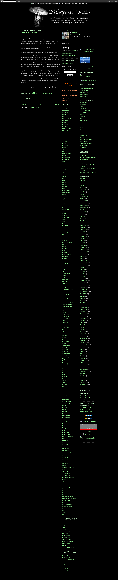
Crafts (63, 172)
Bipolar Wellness (66, 557)
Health (63, 238)
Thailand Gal (83, 137)
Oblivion (64, 343)
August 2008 (83, 320)
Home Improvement (66, 254)
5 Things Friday (65, 108)
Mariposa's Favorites (67, 306)
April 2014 (82, 220)
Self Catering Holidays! (29, 33)
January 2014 (83, 225)
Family (63, 198)
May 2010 (82, 274)
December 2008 (84, 311)
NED (63, 330)
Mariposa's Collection (67, 304)
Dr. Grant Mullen (84, 159)
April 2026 (82, 185)
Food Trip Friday (66, 209)
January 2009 (83, 309)
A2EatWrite (83, 104)
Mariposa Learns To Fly (67, 302)
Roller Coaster (65, 568)
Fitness (63, 205)
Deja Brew (64, 176)
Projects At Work (66, 537)
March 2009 (83, 305)
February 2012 (83, 247)
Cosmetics (64, 170)
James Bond (65, 275)
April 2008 (82, 329)
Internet (63, 266)
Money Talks (65, 318)
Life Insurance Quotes (67, 531)
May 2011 (82, 258)
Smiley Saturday (66, 417)
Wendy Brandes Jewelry (86, 143)
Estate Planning (66, 192)
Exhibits (64, 194)
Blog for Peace (65, 130)
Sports (63, 427)
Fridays (63, 219)
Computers (64, 165)
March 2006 (83, 380)
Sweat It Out (65, 440)
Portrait (63, 374)
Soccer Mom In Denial (85, 133)
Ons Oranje (64, 355)
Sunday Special (65, 432)
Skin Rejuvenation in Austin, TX (88, 172)
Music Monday (65, 322)
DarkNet (64, 529)
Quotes (63, 382)
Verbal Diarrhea (84, 141)
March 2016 (83, 198)
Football (64, 211)
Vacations (64, 479)
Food (63, 207)
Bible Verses (65, 120)
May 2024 (82, 192)
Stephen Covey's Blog (67, 541)
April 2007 (82, 356)
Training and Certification (68, 467)
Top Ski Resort (84, 92)
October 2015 (83, 205)
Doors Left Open (84, 116)
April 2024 (82, 194)
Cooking (64, 169)
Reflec (63, 392)
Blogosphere (65, 132)
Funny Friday (65, 229)
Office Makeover (66, 345)
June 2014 (82, 216)
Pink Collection (65, 364)
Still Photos (64, 430)
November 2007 (84, 340)
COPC (63, 528)
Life (62, 285)
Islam (63, 271)
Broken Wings (65, 141)
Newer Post (24, 104)
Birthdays (64, 122)
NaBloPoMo (65, 331)
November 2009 (84, 287)
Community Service (66, 163)
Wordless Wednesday (67, 506)
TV (62, 446)
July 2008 (82, 322)
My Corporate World (67, 324)
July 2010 (82, 269)
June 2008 (82, 325)
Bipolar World (83, 155)
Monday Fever (65, 314)
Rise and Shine (65, 399)
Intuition (64, 267)
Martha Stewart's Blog (85, 409)
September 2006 (84, 371)
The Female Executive (67, 454)
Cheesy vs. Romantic (67, 153)
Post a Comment (25, 101)
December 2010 (84, 263)
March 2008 (83, 331)
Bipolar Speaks (65, 555)
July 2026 (82, 181)
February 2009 (83, 307)
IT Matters (64, 260)
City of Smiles (65, 159)
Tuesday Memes (66, 473)
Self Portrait (65, 407)
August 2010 (83, 267)
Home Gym (64, 252)
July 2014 (82, 214)
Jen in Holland (83, 120)
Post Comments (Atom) (34, 107)
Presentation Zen (66, 533)
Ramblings (64, 384)
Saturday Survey (66, 403)
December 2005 (84, 382)
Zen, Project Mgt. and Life (68, 547)
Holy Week (64, 248)
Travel (42, 93)
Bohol (63, 136)
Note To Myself (65, 341)
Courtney (82, 114)
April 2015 (82, 209)
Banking (64, 114)
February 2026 (83, 189)
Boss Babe (64, 139)
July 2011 (82, 256)
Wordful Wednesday (67, 504)
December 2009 (84, 285)
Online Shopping (66, 353)
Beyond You (83, 108)
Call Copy (64, 526)
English (63, 188)
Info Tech (64, 262)
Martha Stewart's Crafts (86, 411)
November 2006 (84, 367)
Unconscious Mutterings (68, 477)
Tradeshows (65, 463)
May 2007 (82, 353)
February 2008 (83, 333)
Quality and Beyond (66, 539)
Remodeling (64, 397)
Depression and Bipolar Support (88, 157)
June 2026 (82, 183)
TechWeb (64, 545)
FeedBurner (73, 78)
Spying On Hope (66, 428)
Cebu (63, 151)
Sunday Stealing (66, 434)
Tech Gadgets (65, 448)
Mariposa (74, 32)
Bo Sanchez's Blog (85, 399)
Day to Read (65, 174)
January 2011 (83, 260)
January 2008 (83, 336)
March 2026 (83, 187)
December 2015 (84, 203)
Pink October (65, 366)
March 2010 (83, 278)
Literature (64, 291)
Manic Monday (65, 300)
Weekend (64, 494)
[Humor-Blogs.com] (88, 434)
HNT (63, 234)
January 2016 (83, 200)
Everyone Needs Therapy (68, 559)
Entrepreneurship (66, 190)
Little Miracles (65, 293)
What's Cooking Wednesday (69, 498)
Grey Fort (82, 118)
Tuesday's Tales (66, 475)
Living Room (83, 163)
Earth (63, 178)
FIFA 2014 (64, 196)
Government (65, 233)
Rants (63, 386)
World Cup (64, 508)
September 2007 (84, 344)
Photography (65, 363)
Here (92, 428)
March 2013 (83, 234)
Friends (63, 221)
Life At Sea (64, 287)
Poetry (63, 370)
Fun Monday (65, 225)
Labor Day (64, 281)
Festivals (64, 202)
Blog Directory (88, 431)
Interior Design (65, 264)
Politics (63, 372)
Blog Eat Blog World (85, 110)
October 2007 (83, 342)
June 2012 (82, 243)
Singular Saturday (66, 415)
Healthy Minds (83, 161)
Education (64, 186)
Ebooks (63, 180)
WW (63, 485)
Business (64, 143)
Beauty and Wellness (67, 118)
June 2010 (82, 271)
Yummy (52, 93)
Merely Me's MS (66, 561)
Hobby (63, 244)
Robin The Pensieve (85, 131)
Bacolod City (65, 112)
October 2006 (83, 369)
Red (63, 390)
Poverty (63, 378)
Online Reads (35, 93)
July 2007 (82, 349)
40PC (63, 106)
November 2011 (84, 254)
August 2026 (83, 178)
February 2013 (83, 236)
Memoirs (64, 312)
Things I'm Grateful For (67, 458)
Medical (63, 308)
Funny (63, 227)
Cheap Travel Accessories (86, 88)
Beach (63, 116)
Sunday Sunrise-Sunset (67, 436)
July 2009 (82, 296)
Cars (63, 149)
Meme (63, 310)
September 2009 (84, 291)
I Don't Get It (65, 256)
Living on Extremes (66, 297)
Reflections (64, 394)
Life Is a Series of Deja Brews (69, 289)
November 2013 (84, 227)
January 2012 (83, 249)
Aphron (82, 106)
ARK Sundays (65, 110)
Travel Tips (83, 96)
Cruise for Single (84, 90)
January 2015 (83, 212)
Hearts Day (64, 240)
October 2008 (83, 316)
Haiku (63, 236)
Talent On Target (66, 543)
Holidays (64, 246)
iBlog (63, 510)
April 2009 (82, 302)
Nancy (81, 130)
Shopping (64, 409)
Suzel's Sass (83, 135)
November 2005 (84, 384)
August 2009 (83, 294)
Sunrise (63, 438)
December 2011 (84, 251)
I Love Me (64, 258)
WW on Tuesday (66, 487)
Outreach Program (66, 357)
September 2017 (84, 196)
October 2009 (83, 289)
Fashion (64, 200)
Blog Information (86, 67)
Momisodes (83, 126)
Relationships (65, 395)
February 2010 (83, 280)
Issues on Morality (66, 273)
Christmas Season (66, 157)
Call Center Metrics (66, 524)
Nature (63, 333)
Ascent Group (65, 522)
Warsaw (64, 491)
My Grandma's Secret (85, 128)
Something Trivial (66, 421)
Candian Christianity (85, 396)
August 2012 (83, 238)
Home (40, 104)
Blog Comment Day (66, 128)
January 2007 (83, 362)
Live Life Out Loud (66, 295)
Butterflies (64, 147)
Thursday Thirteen (66, 459)
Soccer (63, 419)
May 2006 (82, 376)
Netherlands (65, 335)
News (63, 339)
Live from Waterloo (85, 124)
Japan (63, 277)
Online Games (65, 347)
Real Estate (64, 388)
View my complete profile (77, 38)
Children (64, 155)
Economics (64, 182)
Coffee (63, 161)
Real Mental (65, 567)
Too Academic (65, 461)
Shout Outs (64, 411)
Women (63, 502)
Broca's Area (83, 112)
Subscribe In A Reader (67, 63)
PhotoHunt (64, 361)
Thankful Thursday (66, 452)
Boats (63, 134)
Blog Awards (65, 126)
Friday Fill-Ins (65, 213)
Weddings (47, 93)
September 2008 (84, 318)
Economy (64, 184)
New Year (64, 337)
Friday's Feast (65, 217)
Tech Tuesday (65, 450)
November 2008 (84, 313)
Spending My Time (66, 425)
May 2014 (82, 218)
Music (63, 320)
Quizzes (64, 380)
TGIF (63, 442)
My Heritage (65, 326)
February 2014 (83, 223)
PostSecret (64, 376)
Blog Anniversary (66, 124)
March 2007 (83, 358)
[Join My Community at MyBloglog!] (88, 76)
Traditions (64, 465)
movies (63, 512)
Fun (62, 223)
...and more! (65, 570)
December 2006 (84, 364)
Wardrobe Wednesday (67, 489)
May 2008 (82, 327)
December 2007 (84, 338)
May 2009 (82, 300)
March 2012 (83, 245)
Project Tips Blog (66, 535)
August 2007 (83, 347)
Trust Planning (65, 471)
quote (63, 514)
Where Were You (66, 500)
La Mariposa (65, 279)
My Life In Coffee (66, 328)
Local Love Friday (66, 299)
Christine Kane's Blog (85, 397)
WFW (63, 481)
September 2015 (84, 207)
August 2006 (83, 373)
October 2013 (83, 229)
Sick (63, 413)
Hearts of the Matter (67, 242)
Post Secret (65, 565)
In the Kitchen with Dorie (86, 407)
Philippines (64, 359)
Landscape (64, 283)
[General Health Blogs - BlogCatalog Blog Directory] (88, 438)
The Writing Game (66, 456)
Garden (63, 231)
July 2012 (82, 240)
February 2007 (83, 360)
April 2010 (82, 276)
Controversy (65, 167)
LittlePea (82, 122)
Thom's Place (83, 102)
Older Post (57, 104)
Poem (63, 368)
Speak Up (64, 423)
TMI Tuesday (65, 444)
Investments (65, 269)
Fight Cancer (65, 203)
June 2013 (82, 231)
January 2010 (83, 282)
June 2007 (82, 351)
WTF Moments (65, 483)
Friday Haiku (65, 215)
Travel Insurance (84, 94)
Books (63, 138)
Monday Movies (66, 316)
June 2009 (82, 298)
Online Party (65, 349)
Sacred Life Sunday (66, 401)
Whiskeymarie (83, 145)
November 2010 (84, 265)
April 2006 (82, 378)
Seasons (64, 405)
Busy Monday (65, 145)
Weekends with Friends (67, 496)
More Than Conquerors (67, 563)
